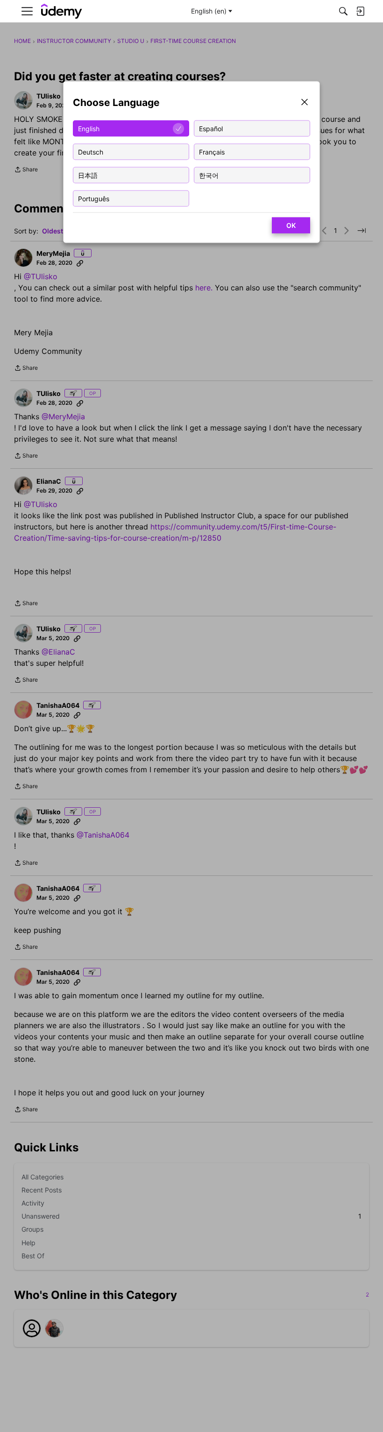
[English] (61, 11)
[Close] (304, 103)
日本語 (88, 175)
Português (93, 198)
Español (211, 128)
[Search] (343, 11)
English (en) (209, 11)
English (88, 128)
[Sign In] (360, 11)
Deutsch (90, 151)
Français (212, 151)
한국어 (209, 175)
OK (291, 225)
